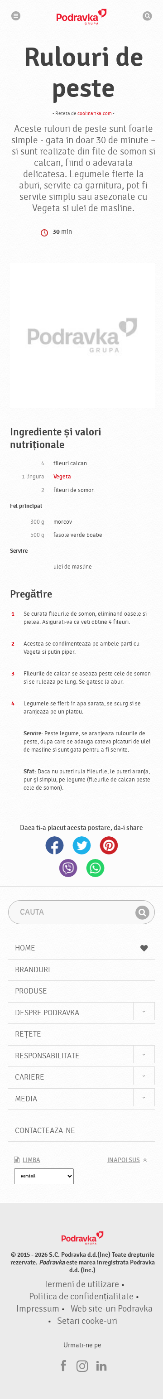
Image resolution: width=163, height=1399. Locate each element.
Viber (68, 868)
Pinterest (109, 845)
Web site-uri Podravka (112, 1309)
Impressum (37, 1309)
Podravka (81, 17)
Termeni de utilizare (81, 1284)
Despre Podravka (47, 1012)
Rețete (28, 1034)
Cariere (29, 1077)
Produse (31, 991)
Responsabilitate (47, 1056)
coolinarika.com (94, 113)
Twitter (81, 845)
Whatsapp (95, 868)
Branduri (32, 969)
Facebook (54, 845)
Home (25, 948)
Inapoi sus (123, 1160)
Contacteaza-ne (45, 1130)
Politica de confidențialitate (81, 1297)
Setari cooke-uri (87, 1321)
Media (26, 1099)
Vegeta (62, 476)
